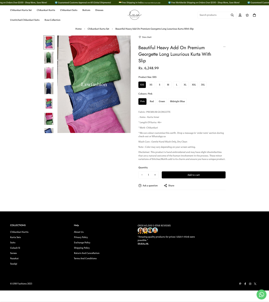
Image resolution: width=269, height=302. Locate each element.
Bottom (86, 10)
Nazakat (14, 258)
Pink (142, 101)
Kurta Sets (15, 237)
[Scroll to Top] (263, 285)
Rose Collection (52, 20)
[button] (144, 37)
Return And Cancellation (86, 253)
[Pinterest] (240, 284)
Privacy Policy (81, 237)
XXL (194, 84)
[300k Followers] (245, 284)
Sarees (13, 253)
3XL (203, 84)
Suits (12, 242)
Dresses (99, 10)
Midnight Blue (177, 101)
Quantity (143, 167)
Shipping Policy (82, 247)
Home (78, 28)
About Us (79, 232)
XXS (142, 84)
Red (152, 101)
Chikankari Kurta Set (21, 10)
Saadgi (13, 263)
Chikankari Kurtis (46, 10)
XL (185, 84)
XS (151, 84)
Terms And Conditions (85, 258)
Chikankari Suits (68, 10)
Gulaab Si (15, 247)
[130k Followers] (250, 284)
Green (162, 101)
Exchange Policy (82, 242)
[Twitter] (255, 284)
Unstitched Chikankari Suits (25, 20)
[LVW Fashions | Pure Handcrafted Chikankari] (134, 15)
